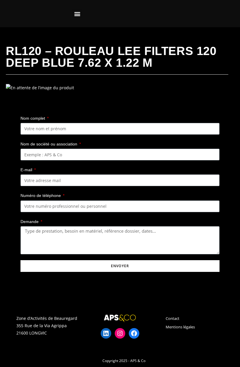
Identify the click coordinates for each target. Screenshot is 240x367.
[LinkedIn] (106, 333)
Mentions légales (180, 327)
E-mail (26, 169)
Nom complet (33, 118)
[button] (77, 13)
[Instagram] (120, 333)
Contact (172, 318)
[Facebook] (134, 333)
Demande (30, 221)
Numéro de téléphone (41, 195)
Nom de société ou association (49, 144)
